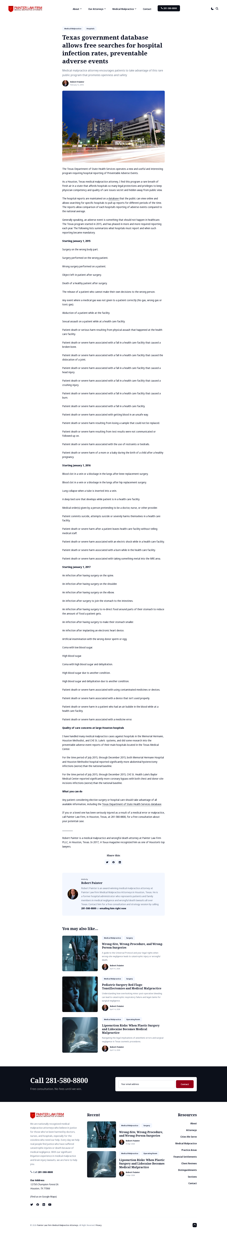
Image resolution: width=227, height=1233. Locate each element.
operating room (133, 1019)
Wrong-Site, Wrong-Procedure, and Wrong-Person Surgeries (132, 945)
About (193, 1123)
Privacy (99, 1225)
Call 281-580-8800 (59, 1080)
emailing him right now (113, 908)
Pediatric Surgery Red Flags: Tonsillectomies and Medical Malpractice (131, 986)
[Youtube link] (50, 1205)
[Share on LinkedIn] (119, 862)
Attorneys (191, 1130)
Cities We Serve (188, 1136)
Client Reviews (189, 1163)
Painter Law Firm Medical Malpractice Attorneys (57, 1225)
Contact (147, 9)
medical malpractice (72, 28)
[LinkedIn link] (44, 1205)
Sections (192, 1176)
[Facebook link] (38, 1205)
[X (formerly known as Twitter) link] (32, 1205)
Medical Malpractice (186, 1143)
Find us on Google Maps (43, 1196)
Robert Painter (77, 82)
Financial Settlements (185, 1156)
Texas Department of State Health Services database (131, 804)
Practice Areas (189, 1150)
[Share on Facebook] (113, 862)
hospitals (90, 28)
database (113, 198)
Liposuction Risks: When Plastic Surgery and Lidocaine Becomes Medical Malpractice (131, 1029)
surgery (129, 938)
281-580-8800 (170, 8)
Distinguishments (187, 1170)
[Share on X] (107, 862)
